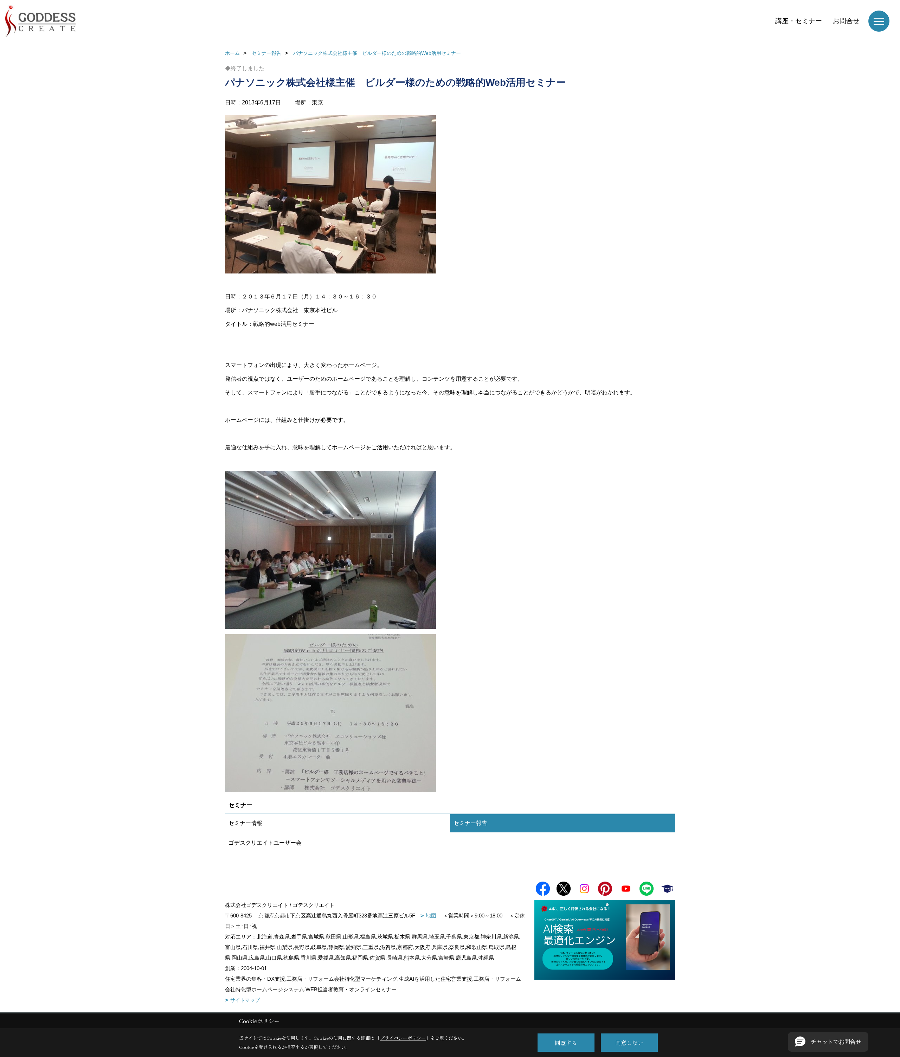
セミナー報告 (470, 823)
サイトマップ (245, 1000)
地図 (431, 916)
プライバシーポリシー (403, 1038)
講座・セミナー (798, 21)
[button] (828, 1042)
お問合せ (846, 21)
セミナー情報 (245, 823)
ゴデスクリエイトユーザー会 (265, 843)
